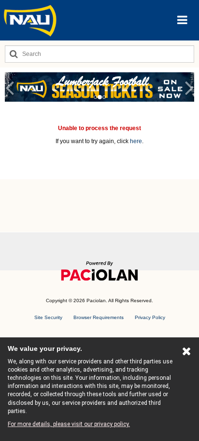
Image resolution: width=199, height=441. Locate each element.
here (136, 141)
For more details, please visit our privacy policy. (69, 424)
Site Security (48, 317)
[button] (182, 20)
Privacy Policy (150, 317)
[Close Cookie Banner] (186, 353)
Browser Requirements (98, 317)
